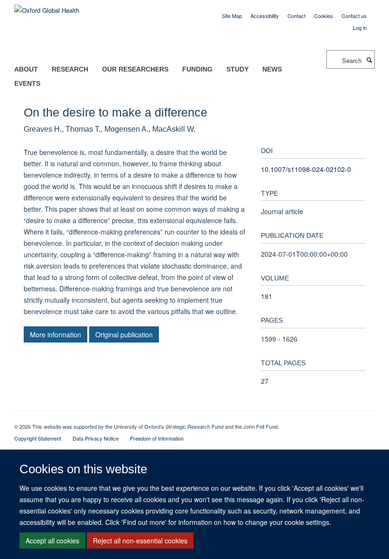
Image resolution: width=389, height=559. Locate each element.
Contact (296, 15)
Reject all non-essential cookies (140, 540)
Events (27, 83)
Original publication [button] (124, 334)
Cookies (323, 15)
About (26, 69)
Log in (360, 27)
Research (70, 69)
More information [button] (55, 334)
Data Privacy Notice (96, 438)
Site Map (232, 15)
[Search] (369, 59)
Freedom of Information (157, 438)
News (272, 69)
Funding (197, 69)
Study (237, 69)
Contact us (354, 15)
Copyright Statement (37, 438)
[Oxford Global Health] (46, 6)
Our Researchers (135, 69)
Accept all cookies (52, 540)
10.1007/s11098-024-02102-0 (306, 169)
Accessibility (264, 15)
